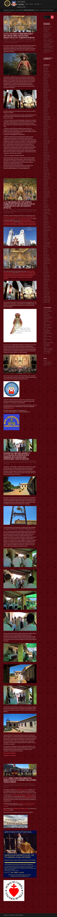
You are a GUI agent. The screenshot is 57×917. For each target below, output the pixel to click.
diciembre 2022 (47, 116)
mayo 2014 (46, 251)
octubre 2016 (46, 212)
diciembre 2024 (47, 89)
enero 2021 (46, 138)
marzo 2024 (46, 98)
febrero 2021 (46, 137)
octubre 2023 (46, 104)
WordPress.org (47, 364)
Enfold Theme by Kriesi (19, 915)
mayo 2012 (46, 284)
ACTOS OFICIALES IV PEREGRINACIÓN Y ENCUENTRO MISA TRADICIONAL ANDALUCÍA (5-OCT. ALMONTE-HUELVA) (18, 36)
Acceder (45, 360)
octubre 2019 (46, 158)
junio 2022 (46, 120)
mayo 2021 (46, 132)
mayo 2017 (46, 201)
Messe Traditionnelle (48, 327)
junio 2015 (46, 233)
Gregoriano (34, 39)
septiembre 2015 (47, 230)
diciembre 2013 (47, 258)
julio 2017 (45, 198)
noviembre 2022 (47, 117)
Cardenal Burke (47, 314)
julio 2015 (45, 231)
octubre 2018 (46, 176)
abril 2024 (46, 96)
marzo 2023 (46, 111)
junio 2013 (46, 266)
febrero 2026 (46, 71)
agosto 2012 (46, 281)
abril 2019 (46, 167)
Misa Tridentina (47, 344)
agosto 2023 (46, 107)
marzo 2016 (46, 221)
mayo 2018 (46, 183)
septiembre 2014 (47, 246)
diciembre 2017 (47, 191)
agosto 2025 (46, 77)
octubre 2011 (46, 294)
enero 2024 (46, 99)
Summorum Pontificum (25, 41)
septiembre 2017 (47, 195)
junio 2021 (46, 131)
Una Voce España (47, 351)
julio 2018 (45, 180)
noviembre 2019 (47, 156)
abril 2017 (46, 203)
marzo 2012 (46, 287)
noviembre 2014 (47, 243)
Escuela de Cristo (47, 318)
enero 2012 (46, 290)
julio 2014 (45, 248)
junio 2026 (46, 68)
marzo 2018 (46, 186)
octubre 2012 (46, 278)
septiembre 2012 (47, 279)
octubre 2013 (46, 261)
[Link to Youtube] (8, 12)
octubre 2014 (46, 245)
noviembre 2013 (47, 260)
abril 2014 (46, 252)
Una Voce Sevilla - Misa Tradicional (12, 42)
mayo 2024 (46, 95)
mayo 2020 (46, 147)
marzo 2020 (46, 150)
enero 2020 (46, 153)
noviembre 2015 (47, 227)
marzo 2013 (46, 270)
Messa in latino (46, 326)
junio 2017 (46, 200)
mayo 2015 (46, 234)
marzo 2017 (46, 204)
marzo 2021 (46, 135)
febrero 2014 (46, 255)
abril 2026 (46, 69)
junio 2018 (46, 182)
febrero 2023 (46, 113)
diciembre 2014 (47, 242)
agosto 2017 (46, 197)
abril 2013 (46, 269)
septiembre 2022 (47, 119)
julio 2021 (45, 129)
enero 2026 (46, 72)
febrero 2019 (46, 170)
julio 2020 (45, 144)
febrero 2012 (46, 288)
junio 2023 (46, 108)
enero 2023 (46, 114)
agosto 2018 (46, 179)
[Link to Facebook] (4, 12)
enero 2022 (46, 125)
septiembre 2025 (47, 76)
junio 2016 (46, 216)
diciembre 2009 (47, 299)
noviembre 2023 (47, 102)
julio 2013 (45, 264)
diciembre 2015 (47, 225)
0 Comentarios (14, 39)
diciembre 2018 (47, 173)
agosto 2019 (46, 161)
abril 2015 (46, 236)
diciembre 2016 (47, 209)
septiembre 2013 (47, 263)
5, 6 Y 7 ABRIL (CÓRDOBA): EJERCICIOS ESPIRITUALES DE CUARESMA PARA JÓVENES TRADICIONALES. (19, 780)
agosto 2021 (46, 128)
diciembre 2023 (47, 101)
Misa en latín (12, 41)
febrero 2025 (46, 86)
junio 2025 (46, 80)
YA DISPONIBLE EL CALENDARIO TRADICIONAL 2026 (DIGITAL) (48, 51)
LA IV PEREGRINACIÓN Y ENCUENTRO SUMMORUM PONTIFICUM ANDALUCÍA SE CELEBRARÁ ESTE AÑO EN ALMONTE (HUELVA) (19, 205)
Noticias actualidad (35, 10)
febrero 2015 (46, 239)
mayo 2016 (46, 218)
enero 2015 (46, 240)
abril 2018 (46, 185)
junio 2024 (46, 93)
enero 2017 (46, 207)
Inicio (30, 10)
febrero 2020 (46, 152)
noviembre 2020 (47, 141)
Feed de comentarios (48, 363)
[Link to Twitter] (6, 12)
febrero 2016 (46, 222)
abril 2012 (46, 285)
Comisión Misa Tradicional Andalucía (25, 39)
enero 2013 (46, 273)
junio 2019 (46, 164)
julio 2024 (45, 92)
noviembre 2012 (47, 276)
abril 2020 (46, 149)
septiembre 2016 (47, 213)
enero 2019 (46, 171)
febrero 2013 (46, 272)
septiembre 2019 (47, 159)
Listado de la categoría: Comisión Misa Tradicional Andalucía (18, 10)
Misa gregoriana (18, 41)
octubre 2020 (46, 143)
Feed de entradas (47, 361)
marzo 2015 (46, 237)
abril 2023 (46, 110)
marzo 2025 (46, 84)
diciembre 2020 (47, 140)
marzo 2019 (46, 168)
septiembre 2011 (47, 296)
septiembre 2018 (47, 177)
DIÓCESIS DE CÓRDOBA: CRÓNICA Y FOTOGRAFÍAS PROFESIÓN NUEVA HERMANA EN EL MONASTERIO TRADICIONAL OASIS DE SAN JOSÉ (16, 456)
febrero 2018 (46, 188)
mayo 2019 (46, 165)
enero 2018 (46, 189)
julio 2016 (45, 215)
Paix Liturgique (46, 345)
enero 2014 (46, 257)
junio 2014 (46, 249)
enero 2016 (46, 224)
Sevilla (45, 347)
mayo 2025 (46, 81)
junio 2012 (46, 282)
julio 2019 (45, 162)
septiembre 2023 (47, 105)
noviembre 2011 (47, 293)
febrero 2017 (46, 206)
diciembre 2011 (47, 291)
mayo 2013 (46, 267)
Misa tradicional (11, 462)
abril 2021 (46, 134)
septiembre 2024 (47, 90)
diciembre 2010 (47, 297)
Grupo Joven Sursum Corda (22, 803)
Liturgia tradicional (6, 41)
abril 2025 (46, 83)
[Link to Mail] (10, 12)
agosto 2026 (46, 66)
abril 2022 (46, 122)
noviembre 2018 (47, 174)
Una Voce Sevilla (32, 41)
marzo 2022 (46, 123)
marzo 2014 (46, 254)
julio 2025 (45, 79)
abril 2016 (46, 219)
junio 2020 (46, 146)
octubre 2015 (46, 228)
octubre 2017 (46, 194)
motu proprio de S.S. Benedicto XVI (15, 217)
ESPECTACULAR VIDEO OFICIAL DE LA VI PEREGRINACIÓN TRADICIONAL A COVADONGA (48, 29)
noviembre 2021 (47, 126)
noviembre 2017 (47, 192)
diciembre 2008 (47, 300)
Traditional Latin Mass (48, 350)
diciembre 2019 (47, 155)
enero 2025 (46, 87)
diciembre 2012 (47, 275)
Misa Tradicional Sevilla (48, 342)
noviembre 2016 (47, 210)
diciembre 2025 (47, 74)
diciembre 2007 (47, 302)
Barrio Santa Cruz (47, 309)
